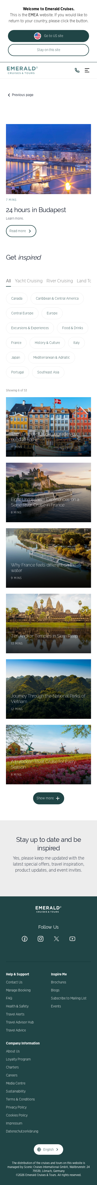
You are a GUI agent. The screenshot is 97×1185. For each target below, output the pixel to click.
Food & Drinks (72, 328)
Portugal (17, 372)
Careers (11, 1075)
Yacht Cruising (29, 281)
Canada (16, 298)
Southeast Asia (48, 372)
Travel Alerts (15, 1014)
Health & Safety (17, 1006)
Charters (12, 1067)
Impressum (14, 1123)
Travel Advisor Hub (20, 1022)
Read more (17, 231)
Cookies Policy (17, 1115)
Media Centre (15, 1083)
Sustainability (16, 1091)
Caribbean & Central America (57, 298)
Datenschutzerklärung (22, 1131)
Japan (15, 357)
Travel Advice (16, 1030)
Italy (76, 343)
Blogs (55, 990)
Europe (52, 313)
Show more (45, 798)
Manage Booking (18, 990)
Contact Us (14, 982)
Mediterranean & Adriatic (51, 357)
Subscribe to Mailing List (69, 998)
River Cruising (60, 281)
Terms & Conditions (20, 1099)
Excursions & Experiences (30, 328)
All (8, 281)
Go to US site (53, 36)
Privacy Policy (16, 1107)
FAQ (9, 998)
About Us (13, 1051)
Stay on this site (48, 50)
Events (56, 1006)
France (16, 343)
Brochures (58, 982)
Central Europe (22, 313)
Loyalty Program (18, 1059)
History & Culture (47, 343)
